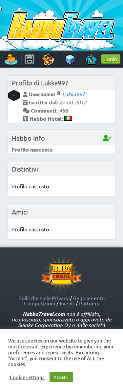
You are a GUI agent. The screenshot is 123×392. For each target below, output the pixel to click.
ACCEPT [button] (61, 377)
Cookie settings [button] (27, 377)
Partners (89, 303)
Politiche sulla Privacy (43, 298)
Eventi (67, 303)
